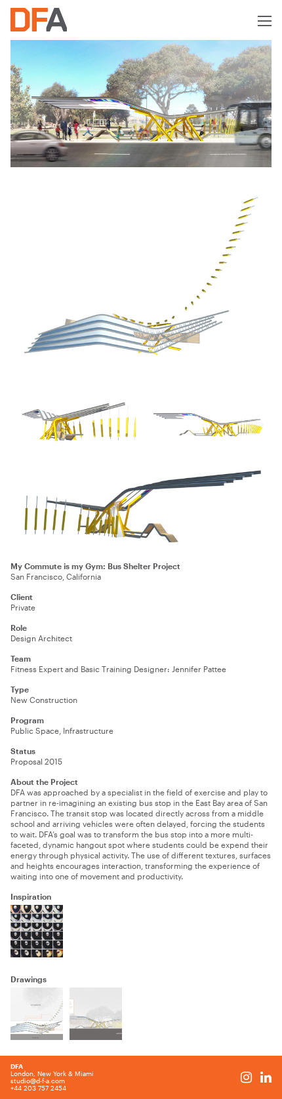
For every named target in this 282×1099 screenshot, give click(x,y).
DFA (16, 1066)
